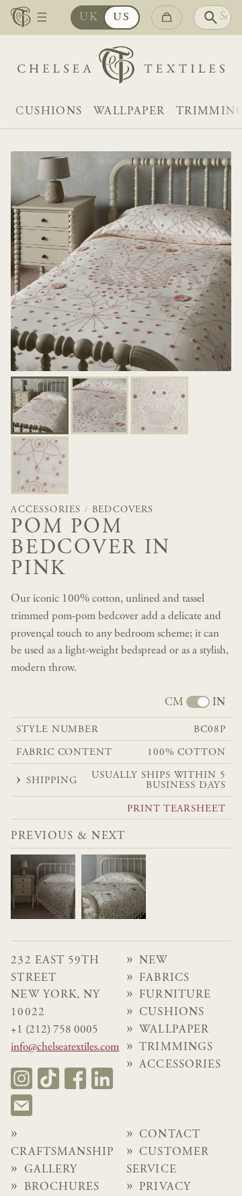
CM (174, 703)
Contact (169, 1135)
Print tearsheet (176, 809)
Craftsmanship (62, 1152)
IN (218, 703)
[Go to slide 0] (40, 405)
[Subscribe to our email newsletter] (21, 1105)
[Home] (121, 68)
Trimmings (176, 1047)
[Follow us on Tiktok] (48, 1078)
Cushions (48, 112)
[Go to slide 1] (99, 405)
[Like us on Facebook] (75, 1078)
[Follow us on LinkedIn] (102, 1078)
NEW (153, 961)
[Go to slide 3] (40, 465)
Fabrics (164, 978)
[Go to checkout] (166, 17)
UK (88, 18)
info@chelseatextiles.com (65, 1047)
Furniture (175, 995)
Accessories (46, 510)
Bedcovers (123, 510)
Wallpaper (129, 112)
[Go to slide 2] (159, 405)
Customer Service (167, 1161)
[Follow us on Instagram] (21, 1078)
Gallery (51, 1170)
